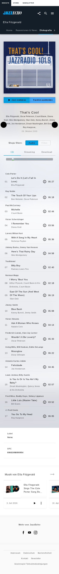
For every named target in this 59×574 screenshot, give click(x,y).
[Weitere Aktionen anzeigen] (41, 503)
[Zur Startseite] (16, 14)
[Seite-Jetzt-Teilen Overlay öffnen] (39, 13)
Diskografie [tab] (46, 30)
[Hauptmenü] (52, 13)
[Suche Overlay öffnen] (46, 13)
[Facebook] (23, 532)
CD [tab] (12, 152)
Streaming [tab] (29, 152)
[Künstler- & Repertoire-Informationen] (45, 182)
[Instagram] (36, 532)
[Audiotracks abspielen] (34, 503)
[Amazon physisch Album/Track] (29, 159)
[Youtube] (29, 532)
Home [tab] (9, 30)
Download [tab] (46, 152)
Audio (32, 142)
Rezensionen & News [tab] (26, 30)
